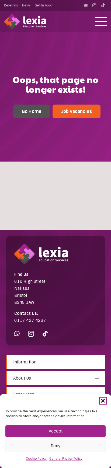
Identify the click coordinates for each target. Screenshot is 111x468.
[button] (103, 400)
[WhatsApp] (17, 334)
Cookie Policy (36, 458)
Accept (56, 431)
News (26, 5)
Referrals (11, 5)
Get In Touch (44, 5)
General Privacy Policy (65, 458)
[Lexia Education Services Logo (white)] (25, 22)
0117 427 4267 (30, 320)
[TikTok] (103, 5)
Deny (55, 446)
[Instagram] (94, 5)
